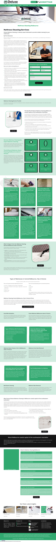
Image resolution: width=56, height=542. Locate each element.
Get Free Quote (33, 1)
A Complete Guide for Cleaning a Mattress (34, 530)
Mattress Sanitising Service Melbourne (28, 200)
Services (9, 5)
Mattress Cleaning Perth (46, 525)
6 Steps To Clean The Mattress (34, 527)
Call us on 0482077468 (28, 306)
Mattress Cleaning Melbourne (47, 524)
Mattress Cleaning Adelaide (46, 526)
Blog (38, 5)
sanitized (5, 77)
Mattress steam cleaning (7, 159)
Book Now (28, 94)
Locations (13, 5)
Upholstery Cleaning (33, 5)
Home (5, 5)
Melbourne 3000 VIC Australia (22, 523)
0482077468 (19, 524)
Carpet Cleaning (25, 5)
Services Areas (19, 5)
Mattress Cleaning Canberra (46, 527)
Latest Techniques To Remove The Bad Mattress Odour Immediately (34, 524)
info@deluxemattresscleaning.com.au (22, 526)
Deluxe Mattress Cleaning (23, 538)
